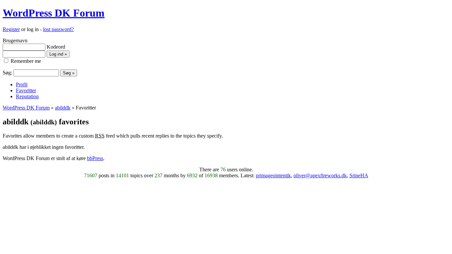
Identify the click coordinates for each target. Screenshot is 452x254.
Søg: (7, 72)
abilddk (62, 107)
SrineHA (358, 175)
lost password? (58, 29)
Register (11, 29)
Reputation (27, 96)
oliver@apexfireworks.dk (320, 175)
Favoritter (26, 90)
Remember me (25, 61)
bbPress (95, 158)
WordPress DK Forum (54, 13)
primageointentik (273, 175)
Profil (21, 84)
